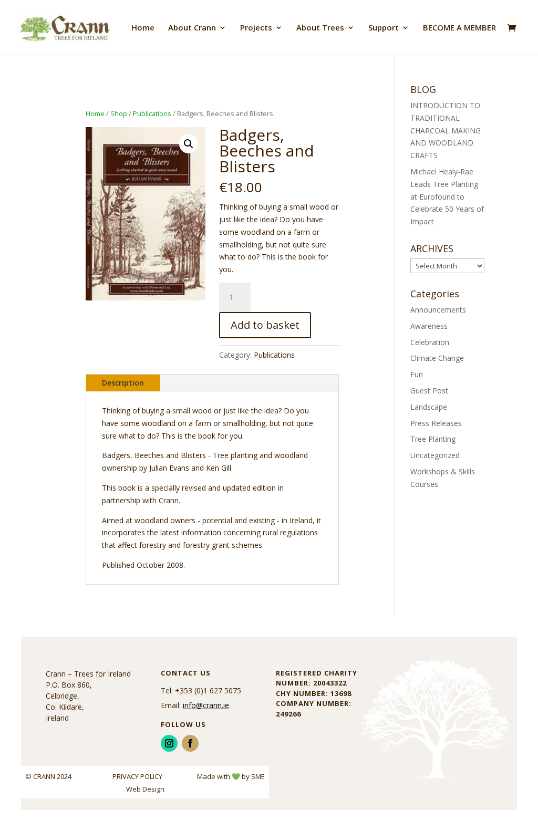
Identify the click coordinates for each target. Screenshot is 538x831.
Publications (152, 113)
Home (142, 28)
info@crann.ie (206, 705)
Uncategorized (435, 455)
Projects (256, 28)
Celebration (429, 342)
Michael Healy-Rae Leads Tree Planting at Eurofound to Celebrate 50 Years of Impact (447, 196)
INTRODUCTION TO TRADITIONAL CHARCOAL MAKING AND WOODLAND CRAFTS (445, 130)
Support (383, 28)
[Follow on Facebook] (190, 743)
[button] (188, 143)
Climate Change (437, 358)
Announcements (438, 310)
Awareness (429, 326)
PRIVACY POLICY (138, 776)
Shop (118, 113)
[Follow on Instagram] (169, 743)
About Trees (320, 28)
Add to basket (265, 325)
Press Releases (436, 423)
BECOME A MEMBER (459, 28)
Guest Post (429, 391)
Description (123, 383)
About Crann (192, 28)
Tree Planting (433, 439)
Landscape (428, 407)
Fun (416, 374)
